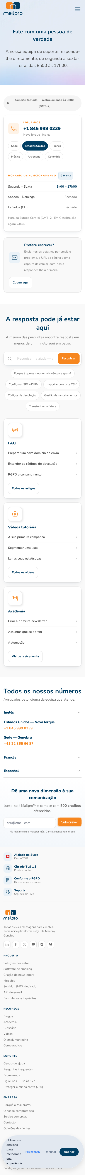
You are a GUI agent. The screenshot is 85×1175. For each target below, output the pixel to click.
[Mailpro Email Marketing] (10, 915)
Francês (10, 757)
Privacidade (33, 1151)
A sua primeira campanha (26, 537)
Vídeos (8, 1034)
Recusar (50, 1151)
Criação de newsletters (18, 975)
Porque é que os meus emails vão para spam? (42, 373)
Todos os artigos (23, 488)
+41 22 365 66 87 (19, 743)
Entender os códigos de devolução (32, 463)
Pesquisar (69, 358)
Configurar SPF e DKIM (23, 384)
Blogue (8, 1016)
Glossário (9, 1028)
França (57, 146)
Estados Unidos (35, 146)
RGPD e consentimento (24, 474)
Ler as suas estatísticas (24, 558)
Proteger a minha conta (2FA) (23, 1087)
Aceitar (69, 1151)
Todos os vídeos (23, 572)
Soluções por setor (16, 963)
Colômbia (54, 156)
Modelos (9, 981)
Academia (10, 1022)
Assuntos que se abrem (25, 632)
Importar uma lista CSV (61, 384)
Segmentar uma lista (23, 547)
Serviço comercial (15, 1116)
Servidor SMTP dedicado (19, 986)
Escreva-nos (11, 1075)
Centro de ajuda (14, 1063)
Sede (14, 146)
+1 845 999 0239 (42, 129)
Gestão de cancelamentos (60, 395)
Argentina (34, 156)
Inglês (9, 712)
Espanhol (11, 770)
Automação (16, 642)
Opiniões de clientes (17, 1128)
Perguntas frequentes (18, 1069)
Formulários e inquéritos (19, 998)
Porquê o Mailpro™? (17, 1105)
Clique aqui (21, 282)
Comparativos (12, 1045)
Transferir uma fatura (42, 406)
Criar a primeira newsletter (27, 621)
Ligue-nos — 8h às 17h (19, 1081)
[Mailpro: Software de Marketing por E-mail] (12, 9)
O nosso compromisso (18, 1111)
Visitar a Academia (25, 656)
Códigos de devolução (22, 395)
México (15, 156)
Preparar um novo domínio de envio (33, 453)
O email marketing (15, 1040)
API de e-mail (12, 992)
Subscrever (69, 822)
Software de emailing (17, 969)
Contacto (9, 1122)
